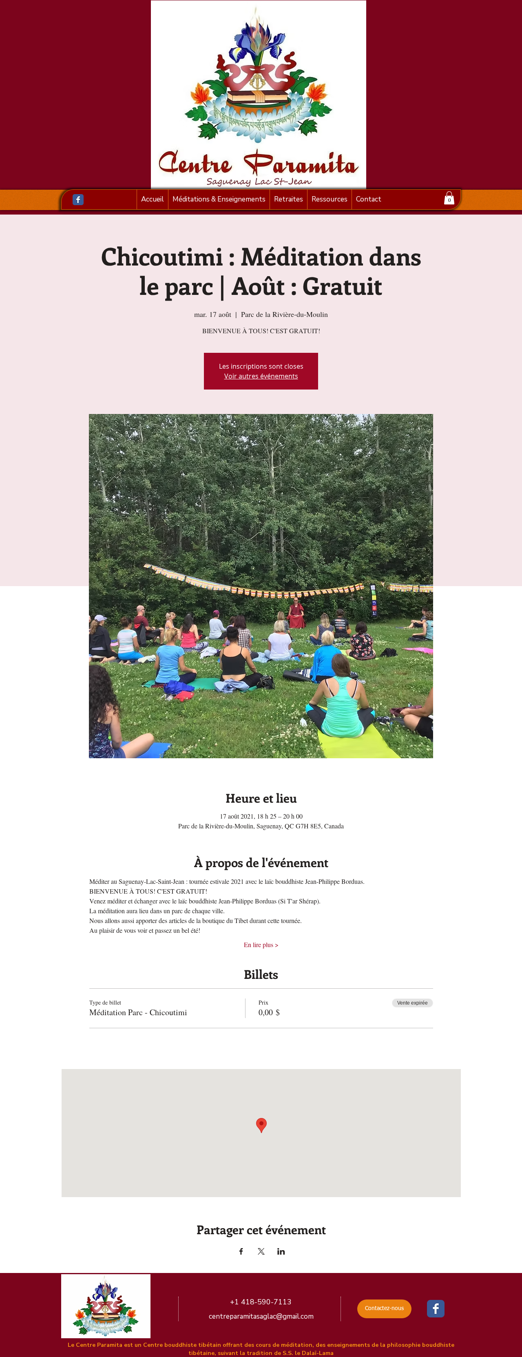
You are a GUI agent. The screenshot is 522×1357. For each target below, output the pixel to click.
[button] (449, 197)
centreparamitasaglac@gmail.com (261, 1316)
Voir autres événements (261, 376)
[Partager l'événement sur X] (261, 1251)
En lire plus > (261, 944)
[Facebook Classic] (78, 199)
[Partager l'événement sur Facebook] (241, 1251)
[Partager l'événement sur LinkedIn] (281, 1251)
